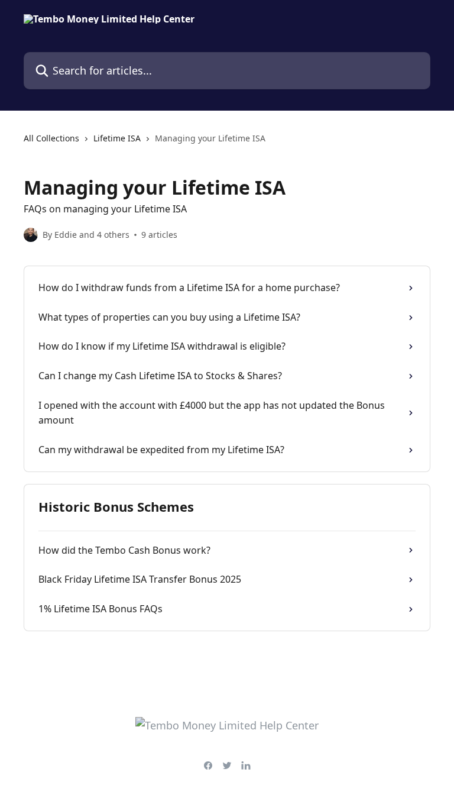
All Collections (51, 138)
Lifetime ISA (117, 138)
